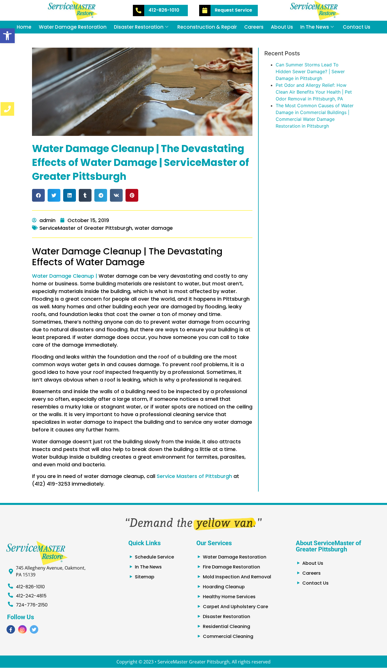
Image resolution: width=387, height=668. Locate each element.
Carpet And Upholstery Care (235, 606)
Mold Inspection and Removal (237, 577)
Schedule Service (154, 557)
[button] (7, 35)
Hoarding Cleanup (224, 586)
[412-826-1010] (138, 10)
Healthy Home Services (229, 596)
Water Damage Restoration (73, 27)
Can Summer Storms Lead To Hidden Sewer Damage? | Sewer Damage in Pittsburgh (310, 71)
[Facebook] (11, 629)
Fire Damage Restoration (231, 567)
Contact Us (356, 27)
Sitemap (144, 577)
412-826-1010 (163, 10)
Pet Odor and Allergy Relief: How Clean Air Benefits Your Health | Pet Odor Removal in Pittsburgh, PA (314, 92)
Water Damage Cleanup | (64, 275)
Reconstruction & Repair (207, 27)
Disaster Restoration (138, 27)
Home (24, 27)
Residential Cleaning (226, 626)
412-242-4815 (31, 596)
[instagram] (22, 629)
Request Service (233, 10)
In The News (314, 27)
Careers (253, 27)
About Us (282, 27)
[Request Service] (204, 10)
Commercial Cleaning (228, 636)
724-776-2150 (32, 605)
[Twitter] (34, 629)
